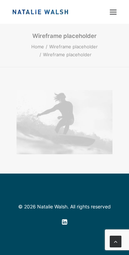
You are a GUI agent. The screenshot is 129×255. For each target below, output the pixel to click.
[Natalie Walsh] (40, 11)
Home (37, 46)
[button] (113, 12)
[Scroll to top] (115, 240)
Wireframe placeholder (73, 46)
